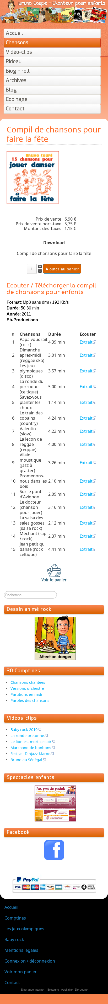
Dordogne (81, 989)
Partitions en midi (26, 694)
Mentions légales (21, 950)
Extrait (86, 342)
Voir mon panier (20, 972)
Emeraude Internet (32, 989)
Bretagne (53, 989)
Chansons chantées (27, 682)
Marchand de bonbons (30, 747)
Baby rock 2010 (23, 729)
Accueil (14, 33)
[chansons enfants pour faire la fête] (33, 177)
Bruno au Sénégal (26, 759)
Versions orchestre (27, 688)
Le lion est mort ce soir (30, 741)
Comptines (15, 918)
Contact (15, 108)
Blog (11, 89)
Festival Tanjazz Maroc (30, 753)
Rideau (13, 61)
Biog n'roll (18, 70)
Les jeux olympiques (24, 929)
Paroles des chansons (29, 700)
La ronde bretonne (27, 735)
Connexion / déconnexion (29, 961)
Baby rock (14, 939)
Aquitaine (67, 989)
